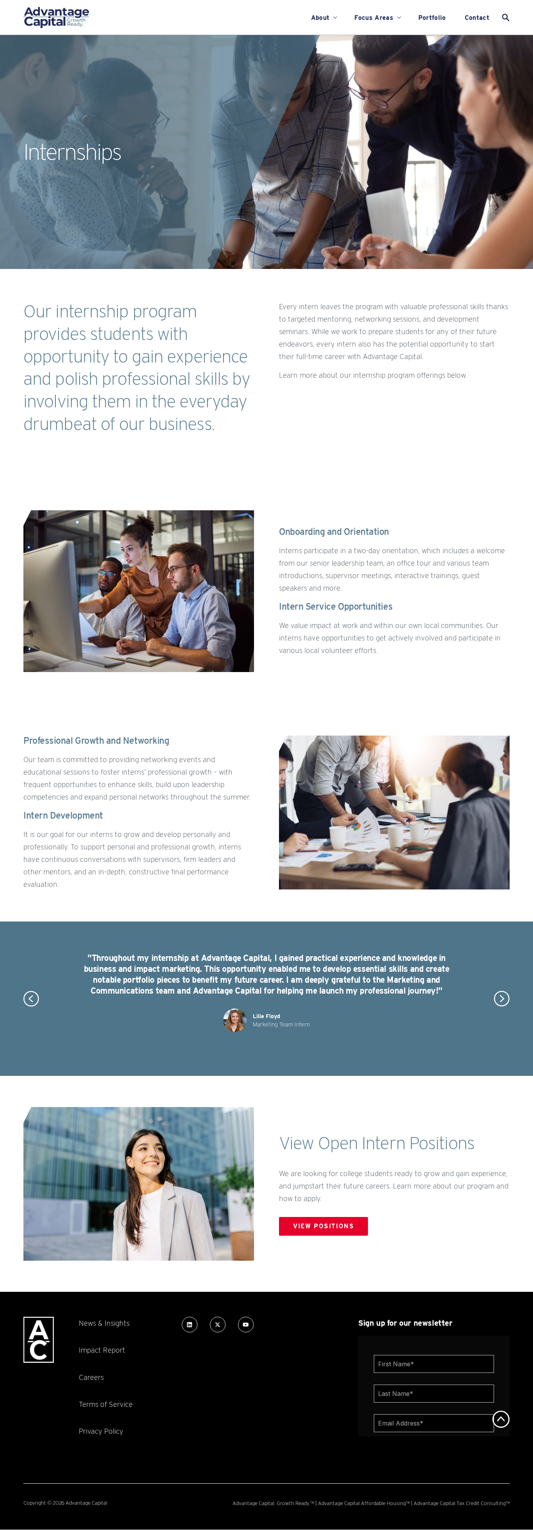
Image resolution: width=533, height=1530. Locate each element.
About (320, 17)
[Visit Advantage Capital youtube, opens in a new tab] (246, 1324)
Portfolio (432, 17)
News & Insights (104, 1323)
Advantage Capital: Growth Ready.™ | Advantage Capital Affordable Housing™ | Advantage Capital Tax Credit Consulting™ (371, 1503)
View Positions (323, 1226)
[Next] (502, 998)
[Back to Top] (501, 1419)
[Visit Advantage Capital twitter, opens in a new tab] (218, 1324)
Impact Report (102, 1350)
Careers (91, 1377)
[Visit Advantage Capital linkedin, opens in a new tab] (189, 1324)
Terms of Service (106, 1404)
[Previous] (31, 998)
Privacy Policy (101, 1431)
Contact (477, 17)
